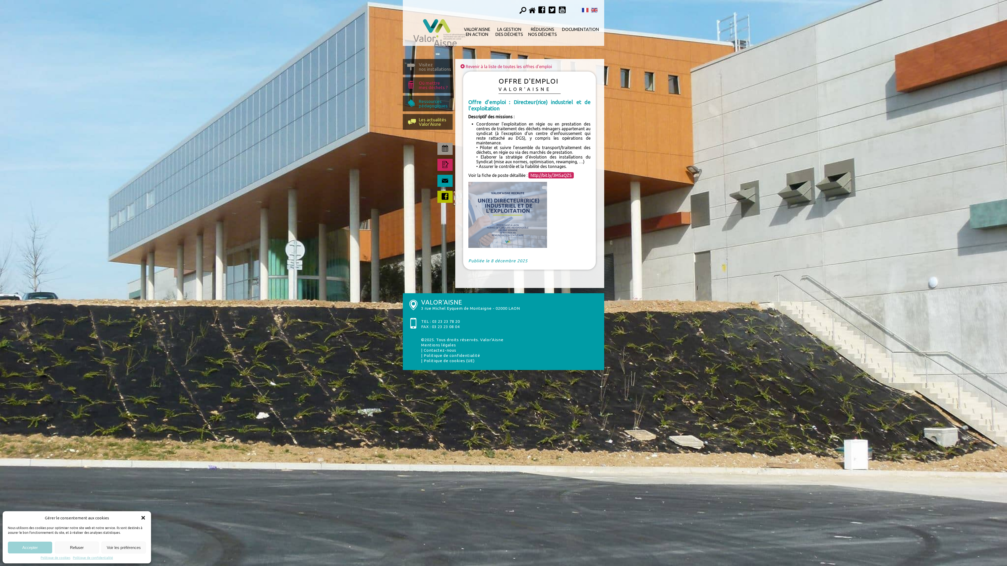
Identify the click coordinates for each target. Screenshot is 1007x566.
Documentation (580, 29)
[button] (143, 517)
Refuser (77, 547)
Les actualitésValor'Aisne (432, 122)
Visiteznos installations (435, 67)
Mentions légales (438, 345)
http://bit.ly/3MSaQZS (551, 175)
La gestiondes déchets (509, 32)
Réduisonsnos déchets (542, 32)
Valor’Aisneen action (477, 32)
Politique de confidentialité (93, 557)
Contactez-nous (440, 350)
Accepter (30, 547)
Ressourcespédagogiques (433, 103)
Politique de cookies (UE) (449, 360)
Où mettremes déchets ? (433, 85)
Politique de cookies (55, 557)
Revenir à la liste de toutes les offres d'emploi (508, 66)
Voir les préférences (124, 547)
